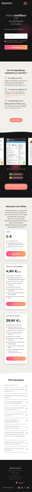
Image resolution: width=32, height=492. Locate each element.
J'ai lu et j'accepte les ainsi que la (16, 41)
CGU (19, 40)
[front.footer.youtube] (22, 488)
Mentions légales (15, 472)
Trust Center (15, 474)
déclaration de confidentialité (14, 42)
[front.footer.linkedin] (19, 488)
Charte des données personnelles (15, 477)
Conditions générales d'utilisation (15, 470)
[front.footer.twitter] (25, 488)
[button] (21, 169)
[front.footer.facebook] (28, 488)
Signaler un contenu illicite (15, 479)
